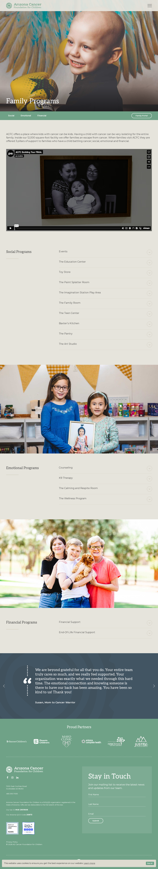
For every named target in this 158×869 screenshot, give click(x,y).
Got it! (150, 863)
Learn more (89, 863)
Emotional (26, 115)
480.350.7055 (12, 794)
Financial (41, 115)
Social (11, 115)
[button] (4, 686)
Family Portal (142, 116)
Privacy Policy (12, 842)
